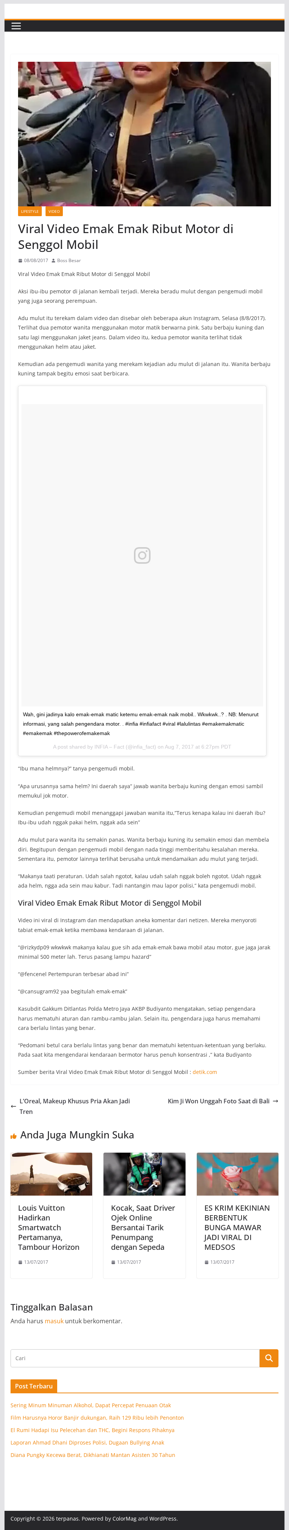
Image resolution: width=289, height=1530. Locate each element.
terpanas (67, 1518)
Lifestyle (30, 211)
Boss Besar (69, 260)
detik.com (205, 1071)
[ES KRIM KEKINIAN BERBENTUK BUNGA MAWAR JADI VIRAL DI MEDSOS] (238, 1158)
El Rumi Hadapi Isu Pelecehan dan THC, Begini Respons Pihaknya (93, 1430)
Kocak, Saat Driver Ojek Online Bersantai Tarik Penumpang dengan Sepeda (143, 1227)
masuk (54, 1321)
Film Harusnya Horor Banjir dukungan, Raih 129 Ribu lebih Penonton (97, 1417)
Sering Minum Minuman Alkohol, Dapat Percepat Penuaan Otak (91, 1405)
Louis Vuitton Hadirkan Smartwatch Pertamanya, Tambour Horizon (48, 1227)
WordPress (162, 1518)
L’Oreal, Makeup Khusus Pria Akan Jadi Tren (75, 1106)
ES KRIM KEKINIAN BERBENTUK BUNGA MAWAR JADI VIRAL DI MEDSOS (237, 1227)
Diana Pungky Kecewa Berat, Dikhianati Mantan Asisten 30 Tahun (93, 1454)
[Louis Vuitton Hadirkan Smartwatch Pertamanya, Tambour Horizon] (52, 1158)
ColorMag (125, 1518)
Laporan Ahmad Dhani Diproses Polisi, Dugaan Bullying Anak (87, 1442)
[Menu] (16, 26)
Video (54, 211)
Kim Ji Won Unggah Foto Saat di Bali (218, 1101)
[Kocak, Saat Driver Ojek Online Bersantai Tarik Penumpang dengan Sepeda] (144, 1158)
